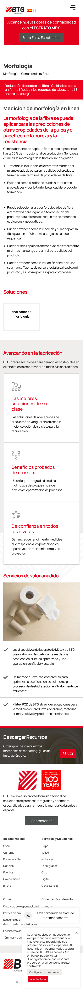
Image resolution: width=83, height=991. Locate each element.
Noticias (8, 866)
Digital (45, 879)
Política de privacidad (16, 913)
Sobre (7, 846)
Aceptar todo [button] (38, 979)
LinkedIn (47, 906)
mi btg (7, 885)
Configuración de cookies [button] (44, 972)
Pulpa (45, 846)
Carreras (8, 852)
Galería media (11, 879)
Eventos (8, 872)
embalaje (47, 859)
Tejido (45, 852)
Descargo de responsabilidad (21, 906)
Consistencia (50, 885)
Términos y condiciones (17, 937)
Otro (44, 872)
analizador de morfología (21, 314)
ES (34, 10)
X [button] (76, 932)
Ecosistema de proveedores (20, 931)
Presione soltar (12, 859)
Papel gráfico (50, 866)
